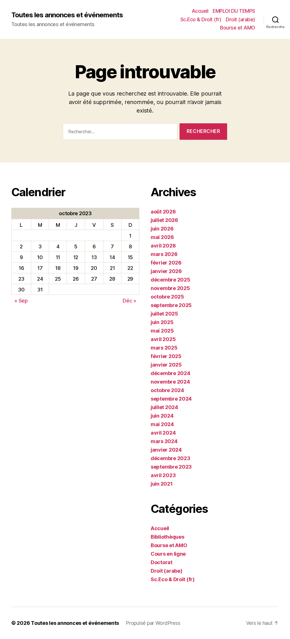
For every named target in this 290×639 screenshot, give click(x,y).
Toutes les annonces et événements (67, 15)
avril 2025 (163, 339)
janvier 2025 (166, 365)
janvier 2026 (166, 271)
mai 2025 (162, 331)
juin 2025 (162, 322)
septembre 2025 (171, 305)
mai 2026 (162, 237)
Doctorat (161, 562)
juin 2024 (162, 416)
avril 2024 (163, 433)
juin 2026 (162, 229)
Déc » (129, 301)
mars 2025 (164, 348)
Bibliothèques (167, 537)
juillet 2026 (164, 220)
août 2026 (163, 212)
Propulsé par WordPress (153, 623)
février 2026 (166, 263)
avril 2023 (163, 475)
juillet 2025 (164, 314)
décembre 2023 (170, 458)
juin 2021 (162, 484)
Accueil (200, 11)
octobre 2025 (167, 297)
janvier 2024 (166, 450)
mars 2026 (164, 254)
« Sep (21, 301)
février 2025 (166, 356)
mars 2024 (164, 441)
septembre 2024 (171, 399)
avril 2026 (163, 246)
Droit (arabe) (240, 19)
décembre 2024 (170, 373)
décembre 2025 (170, 280)
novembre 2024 (170, 382)
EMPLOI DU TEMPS (234, 11)
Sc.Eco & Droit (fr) (200, 19)
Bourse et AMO (237, 28)
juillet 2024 (164, 407)
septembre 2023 (171, 467)
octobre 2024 (167, 390)
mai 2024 (162, 424)
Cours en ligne (168, 554)
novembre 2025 (170, 288)
